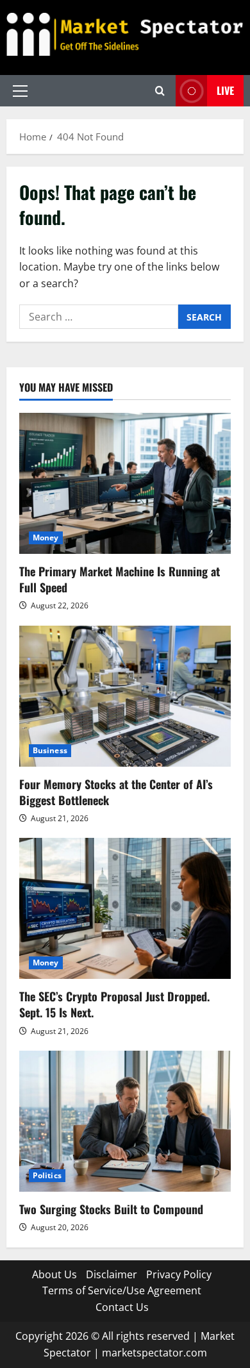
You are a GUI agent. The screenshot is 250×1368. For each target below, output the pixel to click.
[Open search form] (160, 90)
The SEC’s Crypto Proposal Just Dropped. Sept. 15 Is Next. (114, 1004)
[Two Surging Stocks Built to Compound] (125, 1121)
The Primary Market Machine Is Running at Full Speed (119, 579)
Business (50, 750)
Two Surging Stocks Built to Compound (111, 1209)
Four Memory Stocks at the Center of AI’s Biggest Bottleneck (116, 792)
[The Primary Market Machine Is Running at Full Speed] (125, 483)
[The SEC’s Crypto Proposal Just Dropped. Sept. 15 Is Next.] (125, 908)
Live (225, 90)
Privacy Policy (179, 1274)
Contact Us (122, 1307)
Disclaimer (111, 1274)
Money (46, 537)
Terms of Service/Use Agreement (121, 1290)
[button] (20, 91)
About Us (54, 1274)
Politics (47, 1175)
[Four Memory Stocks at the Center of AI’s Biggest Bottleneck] (125, 696)
